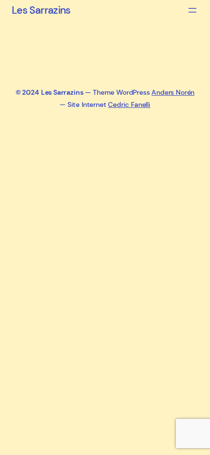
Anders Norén (172, 92)
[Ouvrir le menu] (192, 10)
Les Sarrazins (41, 10)
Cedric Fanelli (129, 104)
